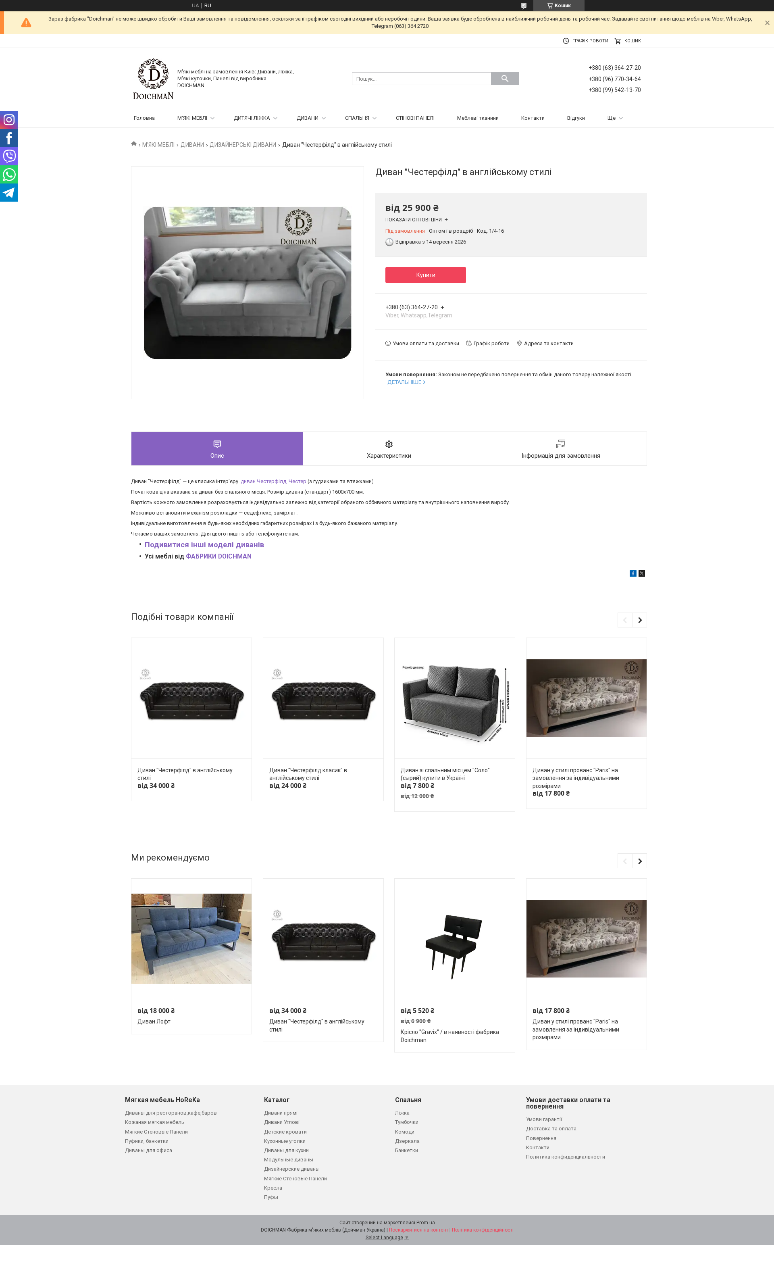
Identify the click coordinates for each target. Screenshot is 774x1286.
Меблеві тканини (478, 118)
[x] (642, 575)
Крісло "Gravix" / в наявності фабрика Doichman (450, 1036)
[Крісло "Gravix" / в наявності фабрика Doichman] (455, 939)
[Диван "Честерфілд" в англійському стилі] (191, 698)
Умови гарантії (544, 1119)
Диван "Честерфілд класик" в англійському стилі (308, 774)
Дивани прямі (281, 1113)
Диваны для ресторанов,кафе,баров (171, 1113)
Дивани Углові (282, 1122)
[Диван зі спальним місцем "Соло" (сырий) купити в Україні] (455, 698)
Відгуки (576, 118)
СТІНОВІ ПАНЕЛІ (415, 118)
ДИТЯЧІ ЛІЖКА (252, 118)
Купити (425, 275)
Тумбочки (406, 1122)
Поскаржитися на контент (418, 1230)
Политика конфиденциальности (565, 1157)
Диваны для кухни (286, 1150)
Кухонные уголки (285, 1141)
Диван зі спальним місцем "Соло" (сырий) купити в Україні (445, 774)
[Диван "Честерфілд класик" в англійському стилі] (323, 698)
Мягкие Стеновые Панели (156, 1132)
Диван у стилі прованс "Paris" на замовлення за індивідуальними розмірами (576, 778)
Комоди (404, 1132)
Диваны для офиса (148, 1150)
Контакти (533, 118)
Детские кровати (285, 1132)
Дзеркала (407, 1141)
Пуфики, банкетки (147, 1141)
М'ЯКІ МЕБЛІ (192, 118)
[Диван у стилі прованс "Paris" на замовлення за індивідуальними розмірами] (586, 698)
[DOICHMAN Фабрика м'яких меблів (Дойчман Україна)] (153, 78)
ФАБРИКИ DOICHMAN (219, 556)
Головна (144, 118)
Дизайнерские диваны (292, 1169)
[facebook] (633, 575)
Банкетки (406, 1150)
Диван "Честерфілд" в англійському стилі (185, 774)
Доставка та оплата (551, 1129)
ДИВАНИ (307, 118)
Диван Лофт (154, 1021)
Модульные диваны (288, 1160)
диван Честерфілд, (273, 481)
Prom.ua (425, 1223)
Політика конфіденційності (483, 1230)
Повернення (541, 1138)
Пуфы (271, 1197)
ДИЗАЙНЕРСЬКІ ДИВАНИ (243, 145)
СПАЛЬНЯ (357, 118)
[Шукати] (505, 78)
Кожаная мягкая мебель (154, 1122)
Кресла (273, 1188)
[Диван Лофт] (191, 939)
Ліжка (402, 1113)
